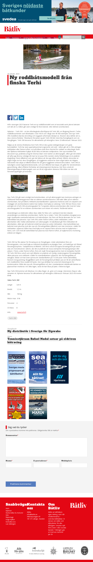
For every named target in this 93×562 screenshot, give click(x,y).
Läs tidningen (11, 524)
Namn (9, 461)
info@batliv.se (32, 514)
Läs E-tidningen (12, 42)
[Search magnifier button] (83, 37)
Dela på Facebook (9, 117)
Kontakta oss (11, 522)
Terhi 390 (12, 318)
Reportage (58, 38)
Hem (7, 38)
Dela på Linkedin (21, 117)
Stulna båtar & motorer (33, 38)
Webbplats (66, 461)
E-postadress (40, 461)
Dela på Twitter (15, 117)
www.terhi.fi (21, 312)
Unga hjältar (10, 519)
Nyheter (15, 38)
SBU (49, 38)
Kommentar (12, 435)
